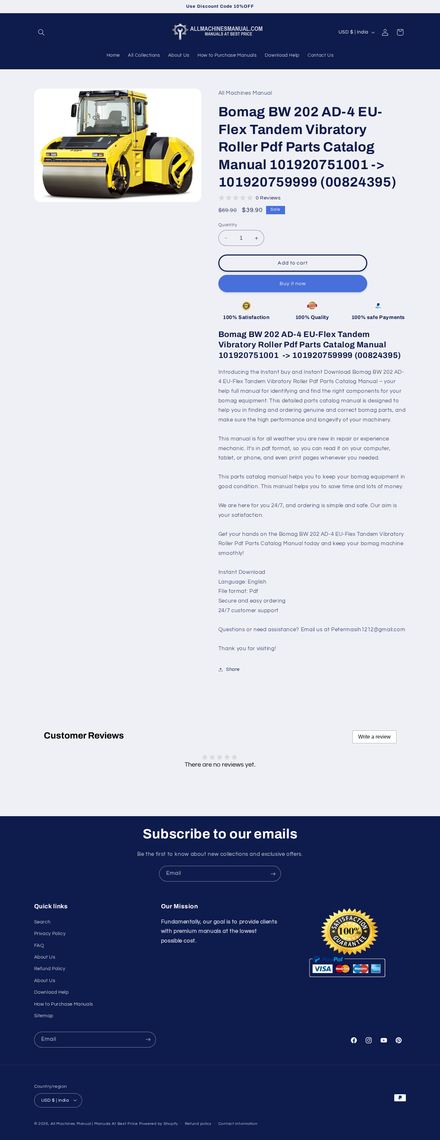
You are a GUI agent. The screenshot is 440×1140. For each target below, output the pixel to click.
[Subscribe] (273, 874)
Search (42, 921)
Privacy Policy (50, 933)
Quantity (227, 225)
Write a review (374, 736)
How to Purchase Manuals (63, 1003)
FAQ (39, 945)
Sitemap (43, 1015)
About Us (44, 956)
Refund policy (198, 1124)
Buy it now (293, 283)
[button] (41, 32)
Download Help (51, 992)
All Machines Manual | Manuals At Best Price (94, 1123)
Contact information (238, 1124)
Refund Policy (49, 968)
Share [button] (233, 669)
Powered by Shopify (158, 1123)
